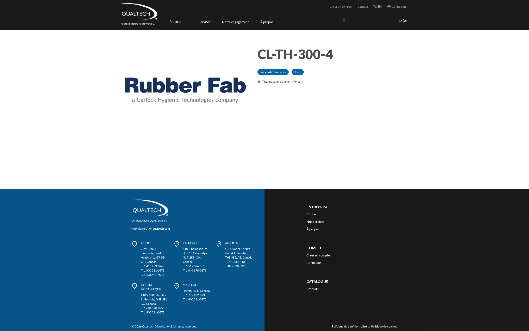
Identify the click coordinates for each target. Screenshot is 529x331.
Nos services (315, 221)
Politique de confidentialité (349, 326)
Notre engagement (235, 22)
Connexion (314, 263)
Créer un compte (341, 6)
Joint (297, 72)
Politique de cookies (384, 326)
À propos (266, 22)
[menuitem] (178, 22)
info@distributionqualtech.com (150, 228)
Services (204, 22)
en (379, 6)
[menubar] (178, 21)
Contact (362, 6)
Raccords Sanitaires (273, 72)
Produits (312, 289)
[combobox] (367, 20)
